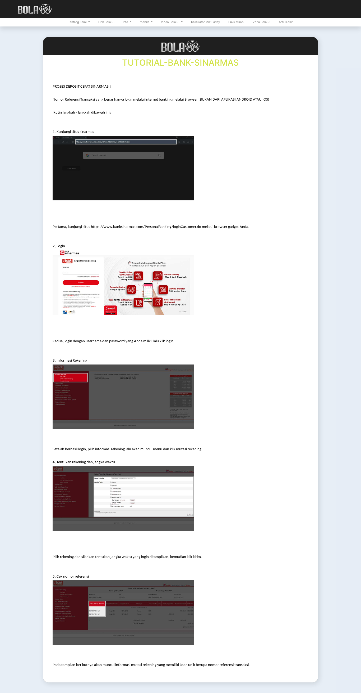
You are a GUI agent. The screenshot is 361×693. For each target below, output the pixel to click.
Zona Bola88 (261, 22)
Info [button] (126, 22)
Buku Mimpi (236, 22)
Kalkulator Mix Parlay (205, 22)
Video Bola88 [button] (170, 22)
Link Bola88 (106, 22)
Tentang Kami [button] (77, 22)
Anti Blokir (286, 22)
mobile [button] (145, 22)
